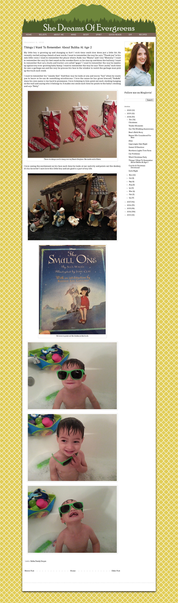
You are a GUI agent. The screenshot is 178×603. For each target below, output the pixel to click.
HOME (29, 35)
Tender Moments (136, 126)
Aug (131, 185)
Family (37, 561)
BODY (86, 35)
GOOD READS (115, 35)
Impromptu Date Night (138, 144)
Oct (130, 178)
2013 (129, 215)
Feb (130, 194)
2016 (129, 205)
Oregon (43, 561)
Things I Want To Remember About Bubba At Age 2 (141, 161)
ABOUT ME (59, 35)
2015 (129, 208)
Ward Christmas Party (138, 157)
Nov (131, 175)
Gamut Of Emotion (136, 147)
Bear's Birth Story (136, 132)
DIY (130, 35)
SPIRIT (99, 35)
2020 (129, 110)
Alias (131, 141)
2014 (129, 212)
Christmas (133, 122)
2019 (129, 113)
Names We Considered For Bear (140, 136)
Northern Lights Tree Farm (140, 150)
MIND (73, 35)
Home (73, 571)
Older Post (116, 571)
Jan (130, 198)
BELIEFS (43, 35)
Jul (130, 188)
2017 (129, 202)
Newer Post (29, 571)
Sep (130, 181)
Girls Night (133, 171)
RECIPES (143, 35)
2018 (129, 117)
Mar (131, 191)
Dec (131, 120)
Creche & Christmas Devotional (137, 167)
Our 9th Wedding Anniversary (141, 129)
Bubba (32, 561)
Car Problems (134, 154)
